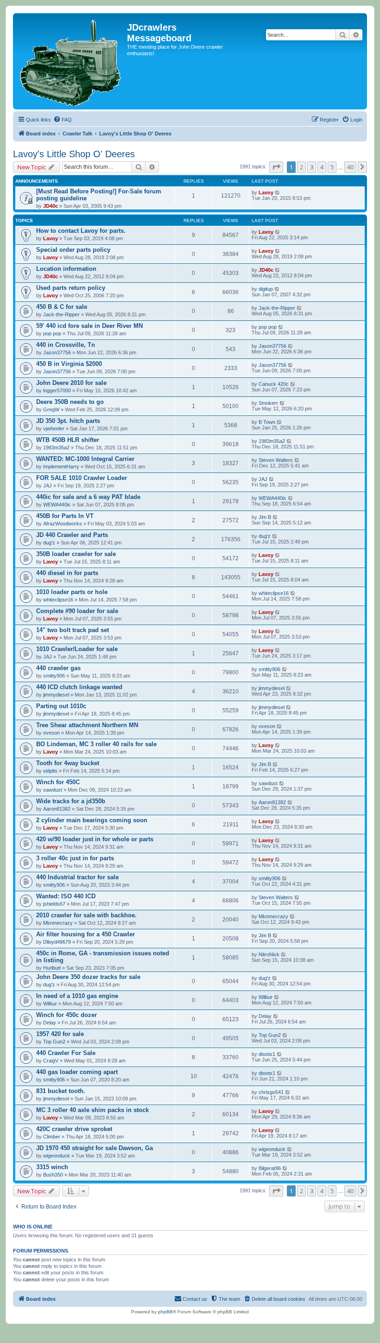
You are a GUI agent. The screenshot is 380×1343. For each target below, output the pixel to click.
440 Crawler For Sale (65, 1052)
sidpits (50, 771)
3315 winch (52, 1167)
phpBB (165, 1311)
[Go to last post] (278, 192)
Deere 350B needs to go (70, 401)
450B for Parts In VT (65, 515)
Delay (49, 1022)
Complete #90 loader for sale (77, 611)
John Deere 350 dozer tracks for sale (88, 976)
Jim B (265, 517)
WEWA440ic (57, 504)
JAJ (47, 485)
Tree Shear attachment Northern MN (87, 725)
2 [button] (301, 167)
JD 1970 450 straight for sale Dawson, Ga (94, 1148)
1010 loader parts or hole (72, 591)
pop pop (52, 333)
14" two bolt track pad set (72, 630)
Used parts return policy (70, 287)
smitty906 (54, 675)
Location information (66, 268)
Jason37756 (57, 352)
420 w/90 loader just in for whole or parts (94, 839)
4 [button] (321, 167)
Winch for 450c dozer (66, 1014)
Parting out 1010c (61, 706)
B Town (267, 422)
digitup (266, 289)
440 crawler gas (58, 668)
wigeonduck (56, 1155)
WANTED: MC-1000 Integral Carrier (85, 458)
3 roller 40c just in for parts (75, 858)
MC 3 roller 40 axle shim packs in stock (92, 1109)
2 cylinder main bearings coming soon (91, 820)
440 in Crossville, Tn (65, 344)
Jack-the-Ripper (61, 314)
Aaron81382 (56, 809)
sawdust (52, 790)
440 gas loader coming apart (77, 1071)
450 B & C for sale (61, 306)
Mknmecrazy (58, 923)
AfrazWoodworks (62, 523)
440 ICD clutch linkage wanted (79, 687)
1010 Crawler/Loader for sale (77, 649)
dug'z (49, 542)
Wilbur (50, 1003)
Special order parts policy (73, 249)
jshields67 (54, 904)
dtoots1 (267, 1054)
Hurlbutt (52, 968)
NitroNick (269, 954)
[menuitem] (62, 119)
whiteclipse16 (58, 599)
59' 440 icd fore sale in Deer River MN (89, 325)
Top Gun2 (54, 1041)
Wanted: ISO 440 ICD (65, 896)
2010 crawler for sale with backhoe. (86, 915)
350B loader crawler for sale (76, 553)
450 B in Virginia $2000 (69, 363)
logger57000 (57, 390)
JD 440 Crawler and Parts (72, 534)
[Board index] (71, 61)
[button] (276, 167)
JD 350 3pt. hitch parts (68, 420)
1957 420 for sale (60, 1033)
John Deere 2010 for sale (71, 382)
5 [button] (332, 167)
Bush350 (53, 1174)
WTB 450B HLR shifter (67, 439)
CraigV (50, 1060)
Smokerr (268, 403)
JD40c (50, 206)
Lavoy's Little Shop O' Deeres (74, 154)
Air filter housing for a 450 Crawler (85, 934)
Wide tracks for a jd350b (70, 801)
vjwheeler (53, 428)
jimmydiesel (56, 694)
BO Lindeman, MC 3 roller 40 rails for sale (96, 744)
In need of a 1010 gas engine (77, 995)
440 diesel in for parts (67, 572)
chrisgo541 (271, 1092)
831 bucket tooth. (60, 1090)
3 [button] (311, 167)
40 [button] (350, 167)
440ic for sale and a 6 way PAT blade (88, 496)
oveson (51, 732)
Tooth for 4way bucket (67, 763)
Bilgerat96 (270, 1168)
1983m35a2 (56, 447)
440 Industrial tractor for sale (77, 877)
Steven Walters (276, 460)
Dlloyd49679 (57, 942)
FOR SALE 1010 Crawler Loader (81, 477)
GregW (51, 409)
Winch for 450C (58, 782)
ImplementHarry (61, 466)
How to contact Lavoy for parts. (81, 230)
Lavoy (266, 192)
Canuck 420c (274, 384)
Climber (51, 1136)
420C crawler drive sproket (74, 1129)
